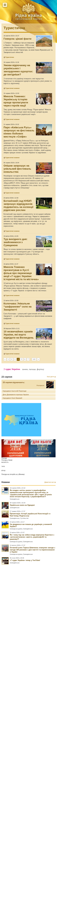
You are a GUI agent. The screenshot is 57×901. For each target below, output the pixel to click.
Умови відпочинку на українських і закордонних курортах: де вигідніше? (18, 70)
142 (34, 359)
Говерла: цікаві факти (17, 38)
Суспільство (24, 518)
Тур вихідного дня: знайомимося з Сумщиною (15, 242)
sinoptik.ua (13, 474)
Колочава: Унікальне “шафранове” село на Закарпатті (18, 306)
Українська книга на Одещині (22, 505)
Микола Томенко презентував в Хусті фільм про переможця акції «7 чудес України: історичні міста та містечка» (21, 273)
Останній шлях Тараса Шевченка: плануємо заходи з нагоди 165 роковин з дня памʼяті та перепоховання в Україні (32, 550)
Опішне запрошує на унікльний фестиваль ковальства (17, 168)
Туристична (14, 28)
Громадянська (14, 499)
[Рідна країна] (28, 11)
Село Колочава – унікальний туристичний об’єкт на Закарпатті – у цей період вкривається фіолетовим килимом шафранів (28, 316)
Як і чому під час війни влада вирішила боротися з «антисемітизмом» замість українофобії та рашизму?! (32, 537)
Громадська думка (16, 529)
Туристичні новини (12, 88)
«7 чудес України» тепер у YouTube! (25, 560)
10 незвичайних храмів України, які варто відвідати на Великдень (19, 334)
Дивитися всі (49, 482)
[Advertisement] (28, 721)
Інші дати (50, 377)
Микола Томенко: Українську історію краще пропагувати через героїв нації (16, 101)
